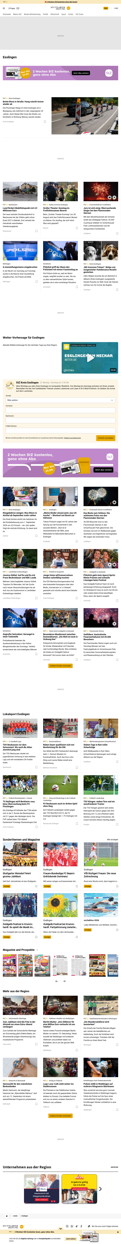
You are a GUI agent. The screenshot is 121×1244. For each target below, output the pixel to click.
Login (116, 8)
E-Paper (12, 8)
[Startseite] (7, 1216)
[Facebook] (81, 1226)
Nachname (10, 416)
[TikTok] (77, 1226)
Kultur (70, 14)
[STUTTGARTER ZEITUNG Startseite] (60, 8)
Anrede (8, 396)
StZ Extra (79, 14)
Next (100, 1189)
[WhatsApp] (72, 1226)
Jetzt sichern (71, 1239)
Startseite (7, 14)
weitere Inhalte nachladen (60, 666)
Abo (105, 8)
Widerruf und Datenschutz (72, 438)
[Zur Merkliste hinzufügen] (45, 122)
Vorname (9, 406)
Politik (45, 14)
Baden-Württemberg (32, 14)
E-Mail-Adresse (11, 426)
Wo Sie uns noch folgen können (105, 1226)
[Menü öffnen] (4, 8)
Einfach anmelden (105, 438)
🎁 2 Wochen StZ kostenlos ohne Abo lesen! (61, 2)
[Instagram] (67, 1226)
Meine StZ (17, 14)
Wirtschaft (54, 14)
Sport (63, 14)
